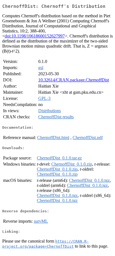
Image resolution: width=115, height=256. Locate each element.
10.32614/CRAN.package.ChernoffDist (73, 79)
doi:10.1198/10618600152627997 (35, 36)
